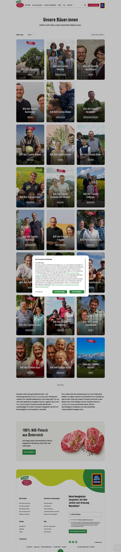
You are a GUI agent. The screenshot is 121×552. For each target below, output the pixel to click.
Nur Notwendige (60, 291)
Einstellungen (39, 291)
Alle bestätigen (76, 291)
